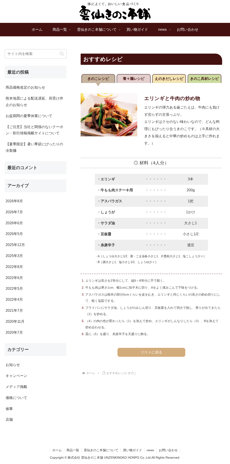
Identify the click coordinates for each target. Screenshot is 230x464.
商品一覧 (72, 450)
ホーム (57, 450)
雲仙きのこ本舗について (101, 450)
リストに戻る (151, 352)
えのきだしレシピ (169, 79)
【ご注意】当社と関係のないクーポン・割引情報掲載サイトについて (34, 130)
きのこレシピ (98, 79)
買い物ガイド (132, 450)
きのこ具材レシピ (204, 79)
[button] (62, 53)
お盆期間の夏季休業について (29, 116)
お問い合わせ (168, 450)
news (150, 450)
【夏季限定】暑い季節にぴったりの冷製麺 (34, 147)
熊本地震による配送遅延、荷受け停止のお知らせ (34, 101)
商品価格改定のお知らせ (25, 87)
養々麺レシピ (133, 79)
